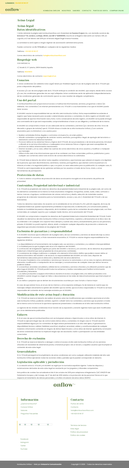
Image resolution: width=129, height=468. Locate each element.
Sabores (76, 11)
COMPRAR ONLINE (117, 11)
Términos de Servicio (78, 425)
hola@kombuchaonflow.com (54, 55)
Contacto (86, 11)
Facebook (24, 439)
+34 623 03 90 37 (21, 3)
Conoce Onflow (27, 407)
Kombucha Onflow (51, 11)
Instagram (24, 442)
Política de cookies (77, 435)
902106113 (28, 72)
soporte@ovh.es (49, 76)
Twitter (23, 446)
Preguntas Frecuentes (29, 413)
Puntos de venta (100, 11)
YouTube (23, 449)
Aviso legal (74, 429)
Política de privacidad (79, 432)
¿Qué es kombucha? (29, 404)
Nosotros (66, 11)
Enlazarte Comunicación (51, 464)
